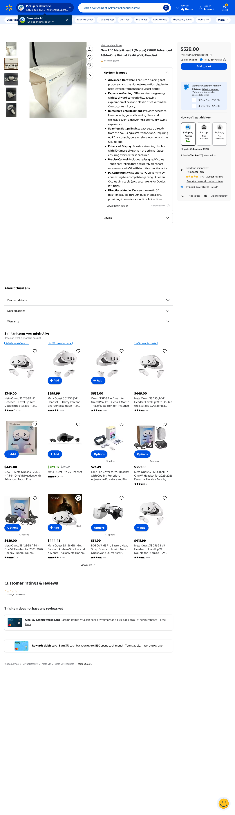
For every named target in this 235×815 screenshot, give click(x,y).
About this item (17, 288)
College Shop (106, 19)
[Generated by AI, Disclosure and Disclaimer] (168, 206)
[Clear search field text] (157, 8)
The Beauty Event (182, 19)
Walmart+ (203, 19)
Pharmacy (141, 19)
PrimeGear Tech (195, 171)
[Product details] (168, 300)
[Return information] (224, 59)
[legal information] (210, 55)
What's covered (210, 89)
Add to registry (219, 195)
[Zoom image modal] (89, 65)
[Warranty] (168, 321)
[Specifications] (168, 311)
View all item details (117, 205)
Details (214, 186)
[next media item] (89, 75)
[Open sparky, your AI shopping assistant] (223, 803)
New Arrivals (160, 19)
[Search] (166, 8)
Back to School (85, 19)
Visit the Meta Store (111, 45)
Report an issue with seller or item (205, 181)
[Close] (68, 19)
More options (210, 155)
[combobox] (124, 8)
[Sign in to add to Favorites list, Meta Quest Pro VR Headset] (78, 424)
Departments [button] (14, 19)
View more (86, 564)
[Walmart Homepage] (9, 8)
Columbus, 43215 (199, 149)
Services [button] (37, 19)
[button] (185, 8)
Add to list (194, 195)
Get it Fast (125, 19)
